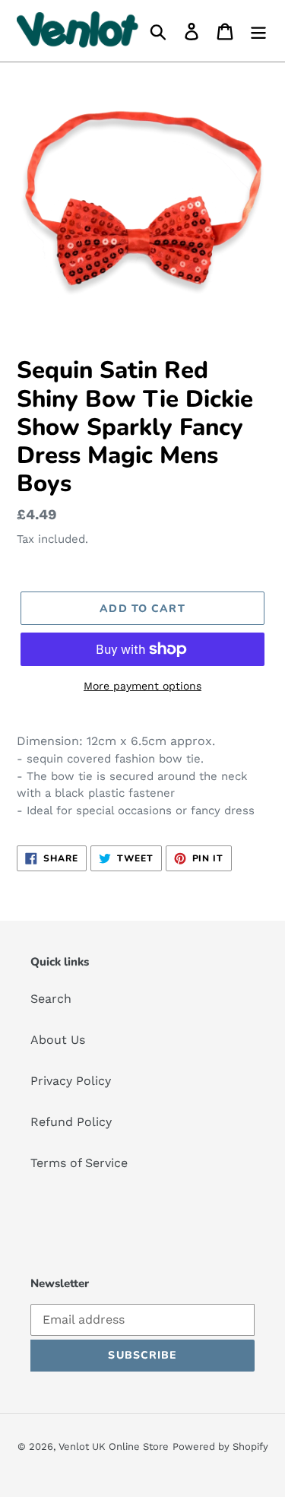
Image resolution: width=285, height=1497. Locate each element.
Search (50, 998)
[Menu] (258, 31)
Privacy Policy (70, 1081)
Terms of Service (79, 1163)
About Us (57, 1039)
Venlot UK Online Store (114, 1446)
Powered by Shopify (220, 1446)
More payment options (142, 686)
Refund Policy (71, 1122)
